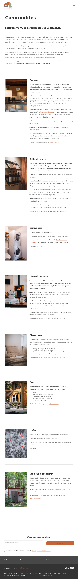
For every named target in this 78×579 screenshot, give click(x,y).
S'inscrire (60, 543)
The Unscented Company (45, 112)
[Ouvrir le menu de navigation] (74, 5)
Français (7, 568)
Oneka (38, 183)
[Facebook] (64, 568)
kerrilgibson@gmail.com (17, 575)
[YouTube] (66, 568)
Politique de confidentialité (13, 560)
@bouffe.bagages (35, 498)
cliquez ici (37, 57)
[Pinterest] (73, 568)
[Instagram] (68, 568)
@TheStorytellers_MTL (58, 211)
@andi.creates (54, 142)
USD (15, 568)
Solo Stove (36, 400)
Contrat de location (52, 560)
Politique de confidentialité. (41, 551)
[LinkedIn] (71, 568)
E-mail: (6, 575)
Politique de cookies (33, 560)
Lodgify (50, 575)
